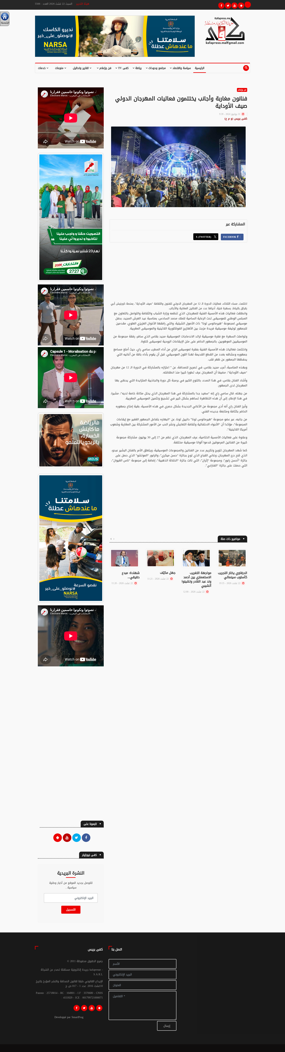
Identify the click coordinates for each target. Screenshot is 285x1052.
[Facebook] (220, 5)
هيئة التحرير (82, 3)
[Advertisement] (178, 274)
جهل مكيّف (167, 573)
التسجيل (71, 909)
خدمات (42, 68)
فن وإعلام (104, 68)
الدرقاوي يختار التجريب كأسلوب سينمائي (232, 575)
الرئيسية (199, 68)
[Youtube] (234, 5)
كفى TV (123, 68)
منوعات (59, 68)
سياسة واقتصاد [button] (181, 68)
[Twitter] (227, 5)
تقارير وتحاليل (81, 68)
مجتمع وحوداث (157, 68)
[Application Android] (240, 5)
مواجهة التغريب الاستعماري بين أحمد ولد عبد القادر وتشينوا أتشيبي (196, 579)
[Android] (99, 1008)
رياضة (138, 68)
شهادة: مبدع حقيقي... (131, 575)
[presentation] (113, 539)
